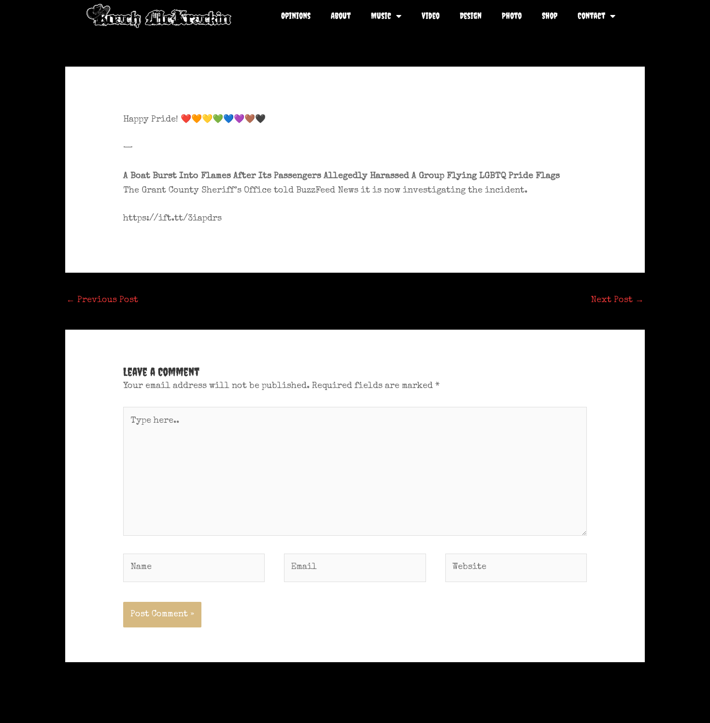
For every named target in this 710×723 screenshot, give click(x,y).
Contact (591, 16)
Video (431, 16)
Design (471, 16)
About (341, 16)
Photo (512, 16)
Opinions (296, 16)
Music (381, 16)
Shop (549, 16)
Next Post (617, 300)
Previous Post (102, 300)
